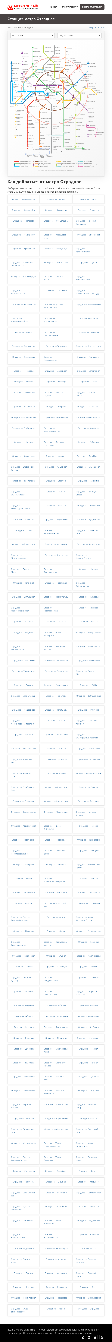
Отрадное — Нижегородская (18, 1236)
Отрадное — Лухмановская (88, 1297)
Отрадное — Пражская (23, 931)
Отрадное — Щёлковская (88, 406)
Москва (53, 7)
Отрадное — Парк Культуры (56, 596)
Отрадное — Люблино (88, 1027)
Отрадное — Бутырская (88, 1076)
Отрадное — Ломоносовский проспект (55, 880)
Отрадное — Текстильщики (56, 734)
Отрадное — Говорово (23, 864)
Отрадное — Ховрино (56, 406)
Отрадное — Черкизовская (24, 304)
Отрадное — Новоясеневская (51, 609)
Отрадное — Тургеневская (23, 671)
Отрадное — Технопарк (56, 346)
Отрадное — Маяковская (56, 371)
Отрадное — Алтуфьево (88, 1005)
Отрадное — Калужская (23, 632)
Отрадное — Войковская (24, 392)
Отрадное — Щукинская (56, 787)
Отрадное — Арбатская (88, 442)
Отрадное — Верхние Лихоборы (21, 1106)
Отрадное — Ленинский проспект (54, 648)
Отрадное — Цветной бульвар (21, 979)
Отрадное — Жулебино (88, 710)
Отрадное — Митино (56, 491)
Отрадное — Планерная (88, 801)
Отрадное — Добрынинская (82, 584)
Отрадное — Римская (88, 1048)
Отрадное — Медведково (23, 710)
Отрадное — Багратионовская (51, 532)
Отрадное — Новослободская (83, 556)
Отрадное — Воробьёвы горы (55, 236)
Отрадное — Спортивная (88, 234)
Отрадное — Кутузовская (88, 519)
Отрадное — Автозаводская (88, 346)
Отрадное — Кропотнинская (83, 250)
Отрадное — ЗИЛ (88, 1248)
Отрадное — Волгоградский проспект (87, 736)
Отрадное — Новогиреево (24, 839)
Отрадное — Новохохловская (51, 1236)
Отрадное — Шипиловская (56, 1016)
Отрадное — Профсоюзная (88, 632)
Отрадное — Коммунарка (23, 199)
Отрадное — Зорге (88, 1287)
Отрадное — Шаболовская (88, 646)
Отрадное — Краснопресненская (20, 609)
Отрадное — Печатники (56, 1038)
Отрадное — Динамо (23, 381)
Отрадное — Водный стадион (53, 394)
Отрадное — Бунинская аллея (86, 1158)
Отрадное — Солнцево (88, 850)
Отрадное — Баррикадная (88, 759)
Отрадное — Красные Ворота (53, 278)
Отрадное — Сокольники (56, 290)
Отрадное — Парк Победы (88, 456)
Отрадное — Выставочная (88, 544)
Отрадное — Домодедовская (50, 320)
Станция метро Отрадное (31, 18)
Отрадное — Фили (23, 530)
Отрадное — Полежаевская (88, 773)
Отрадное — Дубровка (24, 1048)
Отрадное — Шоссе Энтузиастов (52, 827)
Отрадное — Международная (18, 556)
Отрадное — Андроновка (88, 1220)
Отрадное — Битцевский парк (87, 1130)
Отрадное (28, 27)
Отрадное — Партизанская (88, 417)
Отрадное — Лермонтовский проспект (22, 722)
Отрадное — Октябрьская (23, 596)
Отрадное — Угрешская (88, 1234)
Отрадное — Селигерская (56, 1104)
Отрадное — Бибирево (56, 1005)
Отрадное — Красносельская (18, 292)
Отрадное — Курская (23, 442)
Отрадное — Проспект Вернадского (86, 222)
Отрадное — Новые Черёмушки (52, 634)
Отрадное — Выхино (56, 720)
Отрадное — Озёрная (56, 864)
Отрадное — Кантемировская (51, 333)
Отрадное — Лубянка (88, 262)
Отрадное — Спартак (88, 787)
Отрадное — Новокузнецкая (50, 358)
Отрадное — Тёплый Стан (23, 621)
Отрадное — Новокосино (56, 839)
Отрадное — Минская (88, 878)
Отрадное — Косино (56, 1308)
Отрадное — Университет (23, 234)
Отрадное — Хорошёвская (88, 892)
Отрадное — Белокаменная (88, 1192)
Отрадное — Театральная (88, 357)
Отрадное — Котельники (56, 710)
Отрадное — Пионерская (23, 544)
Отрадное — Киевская (56, 456)
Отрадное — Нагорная (88, 942)
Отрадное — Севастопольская (18, 943)
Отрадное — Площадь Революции (54, 443)
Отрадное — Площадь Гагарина (86, 1260)
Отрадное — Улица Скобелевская (84, 1144)
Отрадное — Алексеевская (56, 685)
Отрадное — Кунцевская (56, 467)
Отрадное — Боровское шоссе (54, 852)
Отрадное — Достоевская (23, 1076)
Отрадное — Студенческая (56, 519)
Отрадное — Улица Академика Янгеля (84, 918)
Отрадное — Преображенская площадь (88, 292)
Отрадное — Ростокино (56, 1192)
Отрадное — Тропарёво (23, 220)
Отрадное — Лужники (23, 1273)
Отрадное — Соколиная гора (22, 1222)
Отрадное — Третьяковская (56, 660)
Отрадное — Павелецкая (23, 357)
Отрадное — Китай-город (88, 660)
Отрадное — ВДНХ (88, 685)
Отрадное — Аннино (56, 917)
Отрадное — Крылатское (23, 480)
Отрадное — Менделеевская (51, 979)
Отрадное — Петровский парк (55, 905)
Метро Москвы (14, 27)
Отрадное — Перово (88, 826)
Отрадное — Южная (56, 931)
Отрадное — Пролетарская (23, 748)
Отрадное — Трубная (88, 1062)
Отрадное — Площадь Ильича (86, 813)
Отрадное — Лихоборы (23, 1181)
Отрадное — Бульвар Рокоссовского (53, 306)
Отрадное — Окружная (88, 1090)
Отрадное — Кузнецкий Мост (21, 761)
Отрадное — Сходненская (56, 801)
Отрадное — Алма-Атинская (88, 304)
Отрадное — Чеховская (88, 966)
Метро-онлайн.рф (25, 1329)
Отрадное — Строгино (56, 480)
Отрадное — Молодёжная (88, 467)
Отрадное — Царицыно (23, 332)
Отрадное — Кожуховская (88, 1038)
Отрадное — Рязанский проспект (86, 722)
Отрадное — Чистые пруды (23, 276)
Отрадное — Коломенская (23, 346)
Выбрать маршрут (96, 27)
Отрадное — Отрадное (88, 1308)
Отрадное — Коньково (56, 621)
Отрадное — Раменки (23, 878)
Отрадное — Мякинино (88, 480)
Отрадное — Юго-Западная (56, 220)
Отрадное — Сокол (88, 381)
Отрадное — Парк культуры (56, 248)
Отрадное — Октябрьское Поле (22, 788)
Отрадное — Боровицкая (56, 966)
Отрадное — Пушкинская (56, 759)
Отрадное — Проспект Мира (21, 570)
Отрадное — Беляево (88, 621)
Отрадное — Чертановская (88, 931)
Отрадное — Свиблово (56, 696)
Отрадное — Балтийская (56, 1171)
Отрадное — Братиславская (56, 1027)
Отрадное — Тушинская (23, 801)
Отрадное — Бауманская (88, 428)
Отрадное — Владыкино (23, 1005)
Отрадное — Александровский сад (20, 507)
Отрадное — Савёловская (88, 903)
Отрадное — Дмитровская (23, 991)
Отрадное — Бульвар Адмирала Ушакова (20, 1158)
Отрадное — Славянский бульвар (22, 468)
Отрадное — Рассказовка (88, 839)
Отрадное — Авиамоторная (23, 826)
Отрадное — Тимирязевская (50, 993)
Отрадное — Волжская (23, 1038)
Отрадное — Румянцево (88, 210)
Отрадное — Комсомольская (83, 278)
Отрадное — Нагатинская (23, 956)
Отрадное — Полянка (23, 966)
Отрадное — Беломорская (23, 406)
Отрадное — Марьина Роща (54, 1078)
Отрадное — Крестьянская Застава (55, 1050)
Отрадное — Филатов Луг (23, 210)
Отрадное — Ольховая (56, 199)
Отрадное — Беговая (56, 773)
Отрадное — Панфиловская (23, 1297)
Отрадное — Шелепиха (56, 892)
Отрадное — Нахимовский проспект (55, 943)
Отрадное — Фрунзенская (23, 248)
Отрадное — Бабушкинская (88, 696)
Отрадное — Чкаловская (23, 1062)
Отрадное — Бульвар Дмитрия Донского (20, 918)
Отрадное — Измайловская (56, 417)
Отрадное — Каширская (88, 332)
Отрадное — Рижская (23, 685)
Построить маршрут (92, 7)
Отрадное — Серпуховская (88, 956)
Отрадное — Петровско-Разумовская (87, 993)
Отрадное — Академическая (17, 648)
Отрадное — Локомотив (56, 1206)
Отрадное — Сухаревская (56, 671)
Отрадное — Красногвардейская (19, 320)
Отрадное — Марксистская (56, 812)
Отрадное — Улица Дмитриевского (19, 1310)
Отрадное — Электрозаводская (52, 429)
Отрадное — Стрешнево (23, 1171)
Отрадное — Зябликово (23, 1016)
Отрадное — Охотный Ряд (56, 262)
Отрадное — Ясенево (88, 607)
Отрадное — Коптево (88, 1171)
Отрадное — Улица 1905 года (22, 775)
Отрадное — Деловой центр (86, 1106)
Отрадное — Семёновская (23, 428)
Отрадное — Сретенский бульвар (55, 1064)
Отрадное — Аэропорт (56, 381)
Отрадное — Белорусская (88, 371)
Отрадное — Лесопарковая (23, 1143)
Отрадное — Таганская (23, 583)
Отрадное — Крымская (56, 1259)
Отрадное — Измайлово (88, 1206)
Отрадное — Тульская (56, 956)
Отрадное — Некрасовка (56, 1297)
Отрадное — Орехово (88, 318)
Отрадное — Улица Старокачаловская (52, 1144)
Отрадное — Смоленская (23, 456)
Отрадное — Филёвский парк (87, 532)
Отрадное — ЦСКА (23, 903)
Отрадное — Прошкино (88, 199)
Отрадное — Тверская (23, 371)
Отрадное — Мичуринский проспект (88, 866)
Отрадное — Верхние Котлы (21, 1260)
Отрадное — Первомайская (23, 417)
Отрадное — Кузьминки (23, 734)
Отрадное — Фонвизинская (23, 1090)
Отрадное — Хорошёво (56, 1287)
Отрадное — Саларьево (56, 210)
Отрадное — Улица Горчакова (52, 1158)
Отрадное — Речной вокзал (85, 394)
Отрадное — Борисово (88, 1016)
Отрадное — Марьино (24, 1027)
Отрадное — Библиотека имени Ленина (22, 264)
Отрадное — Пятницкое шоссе (87, 493)
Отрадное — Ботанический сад (23, 697)
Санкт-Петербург (70, 7)
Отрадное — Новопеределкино (19, 852)
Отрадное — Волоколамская (17, 493)
